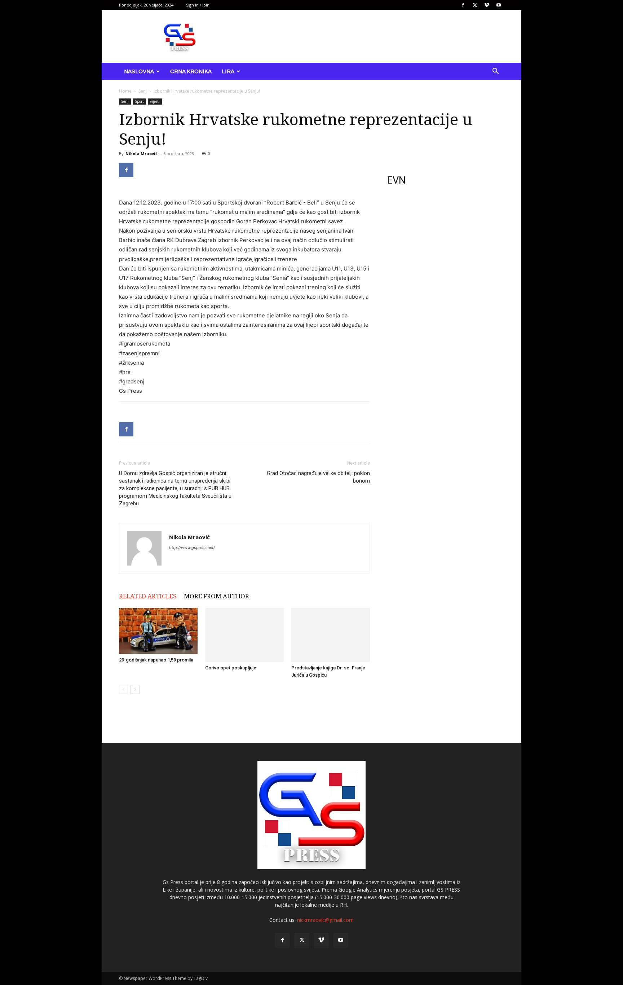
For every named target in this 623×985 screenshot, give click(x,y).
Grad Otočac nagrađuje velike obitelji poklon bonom (318, 477)
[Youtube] (498, 5)
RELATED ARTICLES (148, 596)
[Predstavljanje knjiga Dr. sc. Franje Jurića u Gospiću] (330, 635)
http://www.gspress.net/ (192, 547)
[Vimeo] (486, 5)
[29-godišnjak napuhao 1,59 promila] (158, 631)
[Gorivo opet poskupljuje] (244, 635)
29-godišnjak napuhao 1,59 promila (156, 660)
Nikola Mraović (141, 153)
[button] (495, 72)
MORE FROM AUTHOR (216, 596)
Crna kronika (191, 71)
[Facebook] (463, 5)
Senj (142, 91)
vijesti (155, 101)
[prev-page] (123, 689)
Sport (139, 101)
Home (125, 91)
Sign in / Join (197, 5)
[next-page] (135, 689)
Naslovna (139, 71)
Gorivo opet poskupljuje (230, 667)
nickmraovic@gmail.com (325, 919)
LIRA (228, 71)
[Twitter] (474, 5)
